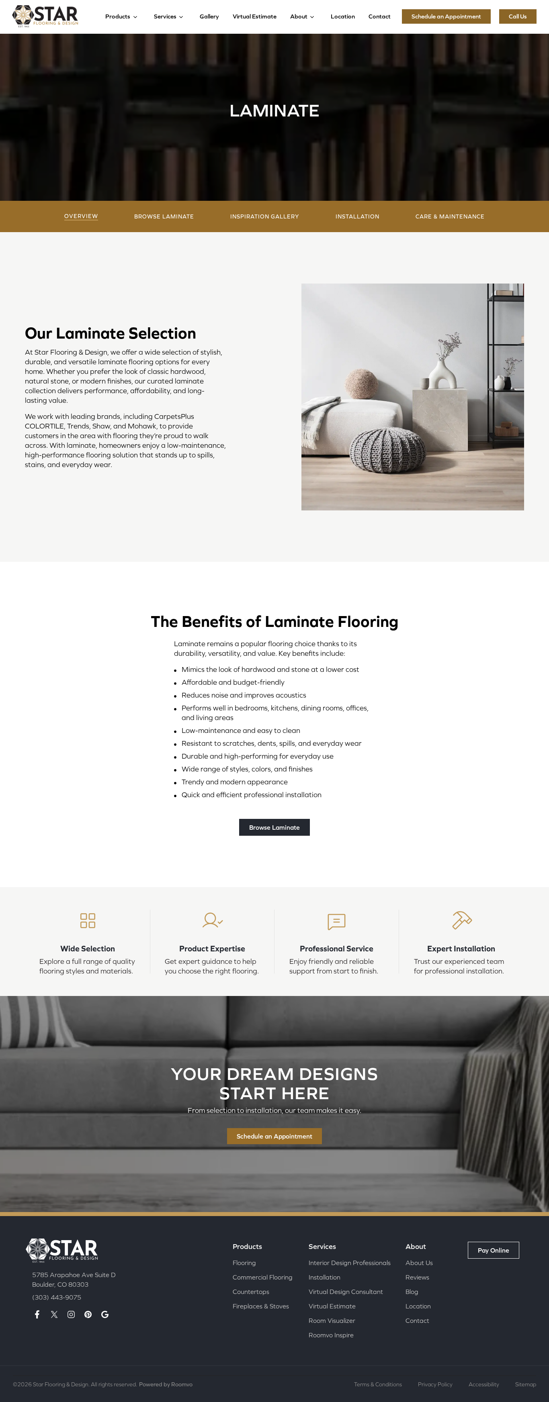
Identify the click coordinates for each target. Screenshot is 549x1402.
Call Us (518, 16)
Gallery (209, 16)
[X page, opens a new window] (54, 1314)
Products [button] (117, 16)
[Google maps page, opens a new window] (105, 1314)
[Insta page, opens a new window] (71, 1314)
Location (343, 16)
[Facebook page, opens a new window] (37, 1314)
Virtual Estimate (255, 16)
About (298, 16)
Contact (380, 16)
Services (165, 16)
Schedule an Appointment (446, 16)
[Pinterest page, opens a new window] (88, 1314)
